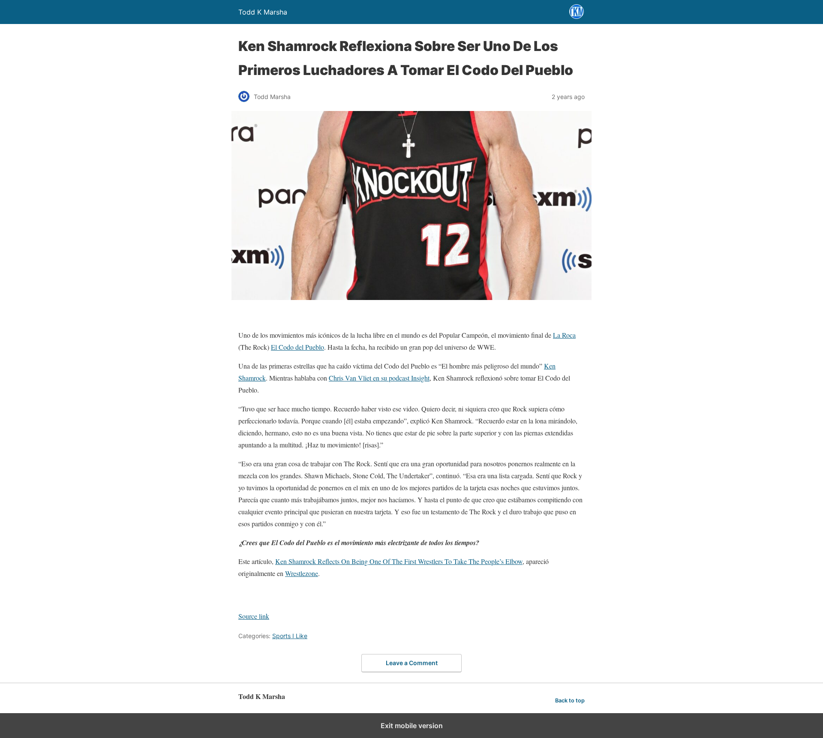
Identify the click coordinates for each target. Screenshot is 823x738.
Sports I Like (289, 635)
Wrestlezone (301, 573)
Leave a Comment (412, 662)
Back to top (570, 700)
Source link (253, 616)
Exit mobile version (412, 725)
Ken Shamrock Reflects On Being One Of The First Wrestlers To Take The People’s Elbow (399, 561)
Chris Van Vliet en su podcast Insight (379, 377)
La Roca (564, 334)
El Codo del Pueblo (297, 346)
